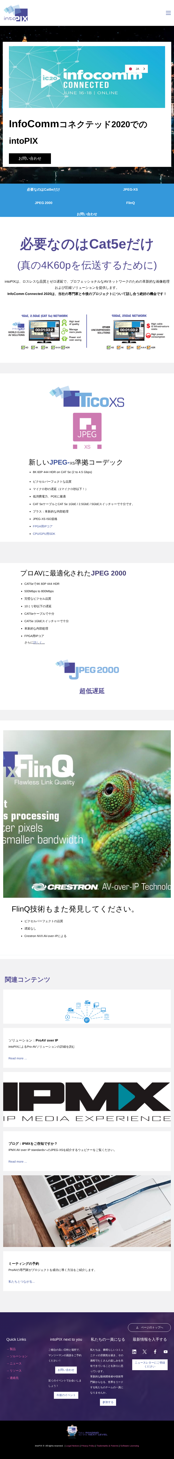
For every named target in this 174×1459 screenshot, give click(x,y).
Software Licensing (129, 1446)
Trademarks (102, 1446)
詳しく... (39, 642)
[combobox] (136, 69)
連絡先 (14, 1377)
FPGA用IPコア (43, 526)
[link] (87, 48)
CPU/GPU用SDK (44, 533)
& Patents (113, 1446)
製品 (13, 1349)
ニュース (16, 1363)
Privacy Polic (87, 1446)
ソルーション (19, 1356)
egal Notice (72, 1446)
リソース (16, 1370)
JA (137, 68)
